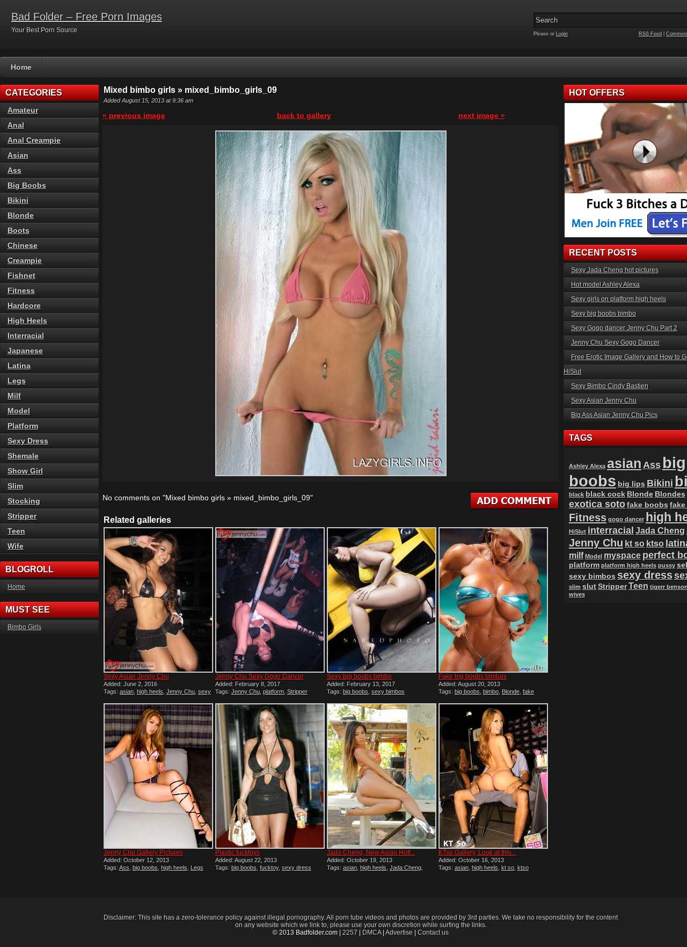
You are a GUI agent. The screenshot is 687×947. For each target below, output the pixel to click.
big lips (631, 484)
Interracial (26, 335)
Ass (124, 867)
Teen (16, 531)
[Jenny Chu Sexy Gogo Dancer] (270, 600)
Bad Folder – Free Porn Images (86, 17)
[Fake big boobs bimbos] (493, 600)
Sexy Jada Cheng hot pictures (615, 270)
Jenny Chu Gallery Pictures (143, 852)
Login (562, 34)
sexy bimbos (388, 691)
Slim (15, 486)
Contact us (433, 932)
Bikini (18, 200)
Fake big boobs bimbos (472, 676)
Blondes (670, 494)
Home (21, 67)
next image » (481, 115)
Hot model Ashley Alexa (605, 284)
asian (127, 691)
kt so (507, 867)
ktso (523, 867)
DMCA (371, 932)
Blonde (511, 691)
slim (575, 587)
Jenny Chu (180, 691)
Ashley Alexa (587, 466)
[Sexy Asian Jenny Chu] (158, 600)
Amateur (23, 110)
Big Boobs (27, 185)
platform (273, 691)
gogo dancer (626, 519)
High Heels (27, 320)
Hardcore (24, 305)
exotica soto (597, 503)
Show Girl (25, 471)
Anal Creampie (34, 140)
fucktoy (269, 867)
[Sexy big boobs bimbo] (381, 600)
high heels (150, 691)
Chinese (23, 245)
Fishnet (21, 275)
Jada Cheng (405, 867)
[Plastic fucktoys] (270, 776)
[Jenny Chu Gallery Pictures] (158, 776)
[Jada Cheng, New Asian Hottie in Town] (381, 776)
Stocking (24, 501)
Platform (23, 425)
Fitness (21, 290)
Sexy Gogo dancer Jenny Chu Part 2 (624, 328)
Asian (18, 155)
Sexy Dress (28, 440)
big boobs (355, 691)
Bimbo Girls (24, 627)
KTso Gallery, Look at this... (477, 852)
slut (589, 586)
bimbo (491, 691)
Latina (19, 365)
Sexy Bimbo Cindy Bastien (609, 386)
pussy (666, 565)
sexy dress (296, 867)
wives (577, 594)
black (576, 494)
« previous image (134, 115)
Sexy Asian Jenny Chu (136, 676)
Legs (197, 867)
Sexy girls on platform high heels (618, 299)
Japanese (25, 350)
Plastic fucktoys (237, 852)
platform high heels (628, 565)
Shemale (23, 455)
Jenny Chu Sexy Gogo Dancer (259, 676)
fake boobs (647, 505)
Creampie (25, 260)
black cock (605, 494)
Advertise (399, 932)
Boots (19, 230)
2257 (349, 932)
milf (576, 555)
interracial (611, 530)
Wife (16, 546)
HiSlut (577, 531)
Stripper (297, 691)
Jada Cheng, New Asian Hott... (371, 852)
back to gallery (304, 115)
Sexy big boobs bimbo (359, 676)
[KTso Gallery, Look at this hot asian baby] (493, 776)
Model (19, 410)
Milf (14, 395)
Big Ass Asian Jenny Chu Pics (614, 415)
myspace (622, 555)
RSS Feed (650, 34)
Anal (16, 125)
